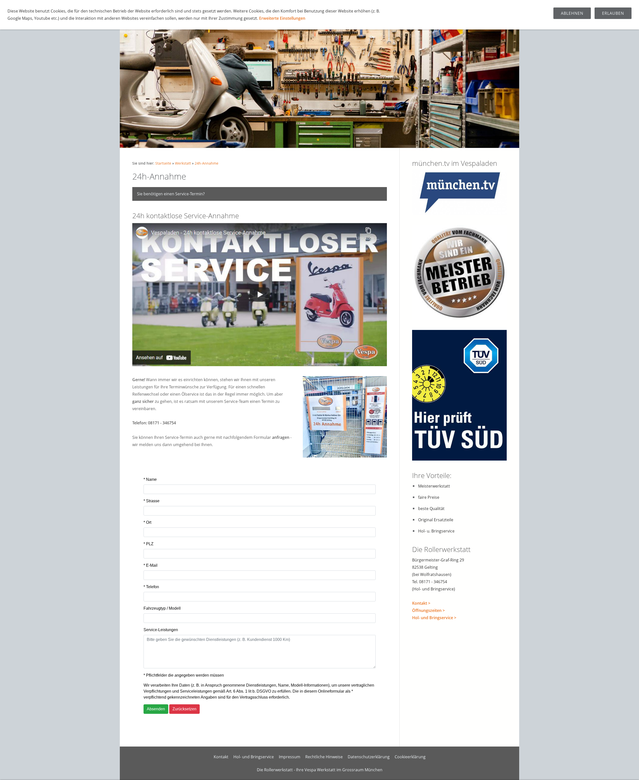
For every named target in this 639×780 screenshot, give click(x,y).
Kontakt (221, 757)
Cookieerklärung (410, 757)
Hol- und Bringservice (253, 757)
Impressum (289, 757)
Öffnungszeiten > (428, 610)
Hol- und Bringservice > (434, 617)
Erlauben (613, 13)
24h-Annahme (206, 163)
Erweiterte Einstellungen (282, 18)
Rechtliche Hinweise (324, 757)
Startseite (163, 163)
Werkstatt (183, 163)
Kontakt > (421, 603)
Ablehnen (572, 13)
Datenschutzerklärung (369, 757)
